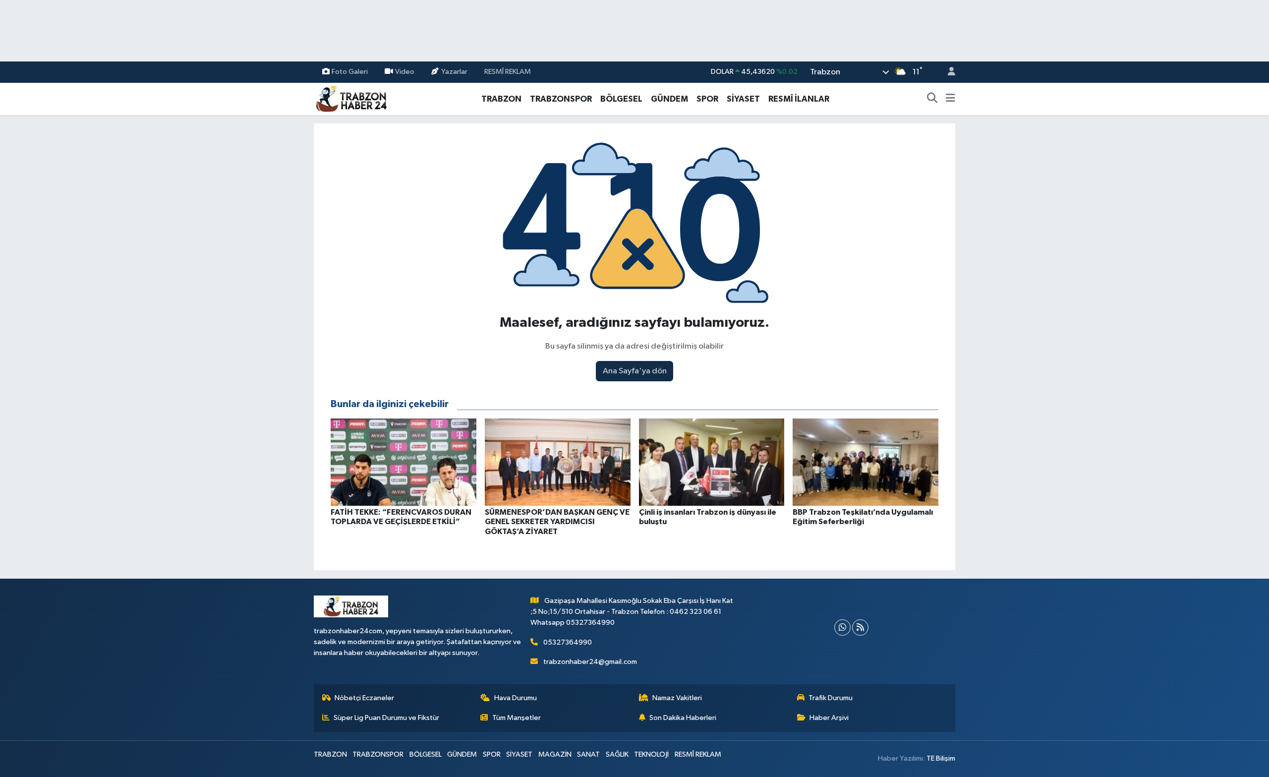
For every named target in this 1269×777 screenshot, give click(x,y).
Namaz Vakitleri (677, 698)
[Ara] (932, 99)
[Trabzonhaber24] (351, 98)
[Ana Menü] (950, 99)
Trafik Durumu (830, 698)
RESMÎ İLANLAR (798, 99)
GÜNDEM (669, 99)
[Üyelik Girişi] (947, 72)
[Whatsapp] (842, 627)
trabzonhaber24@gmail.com (590, 661)
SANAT (588, 754)
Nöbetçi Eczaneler (364, 698)
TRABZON (501, 99)
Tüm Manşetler (516, 717)
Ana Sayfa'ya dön (635, 371)
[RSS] (860, 627)
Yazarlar (454, 71)
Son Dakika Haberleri (682, 717)
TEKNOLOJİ (651, 754)
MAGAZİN (555, 754)
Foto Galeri (350, 71)
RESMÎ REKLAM (507, 71)
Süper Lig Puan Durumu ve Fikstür (386, 717)
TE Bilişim (940, 758)
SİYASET (743, 99)
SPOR (707, 99)
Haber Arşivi (829, 717)
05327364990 (567, 642)
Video (404, 71)
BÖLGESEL (621, 99)
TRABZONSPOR (561, 99)
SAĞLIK (617, 754)
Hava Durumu (515, 698)
